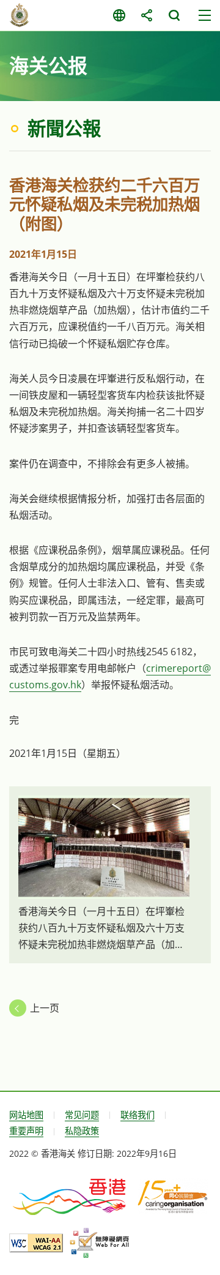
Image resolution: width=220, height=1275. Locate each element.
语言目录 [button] (119, 15)
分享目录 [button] (146, 15)
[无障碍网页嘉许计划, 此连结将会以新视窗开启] (99, 1243)
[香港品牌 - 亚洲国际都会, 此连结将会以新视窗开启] (70, 1196)
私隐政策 (82, 1131)
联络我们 (137, 1115)
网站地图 (26, 1115)
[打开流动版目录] (205, 15)
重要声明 (26, 1131)
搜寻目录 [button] (174, 15)
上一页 (44, 1008)
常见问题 (82, 1115)
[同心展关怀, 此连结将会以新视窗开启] (173, 1196)
